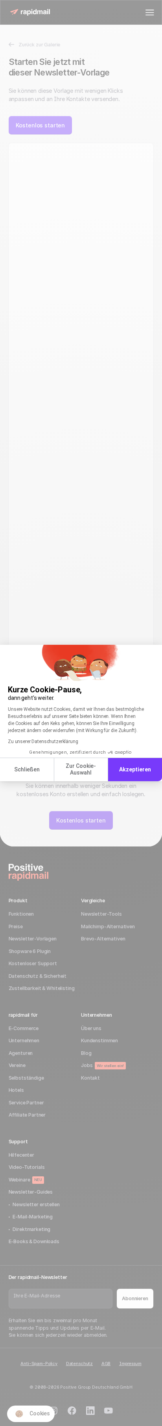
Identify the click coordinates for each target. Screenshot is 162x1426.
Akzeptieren (135, 769)
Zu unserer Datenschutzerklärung (43, 741)
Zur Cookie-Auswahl (81, 769)
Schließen (27, 769)
